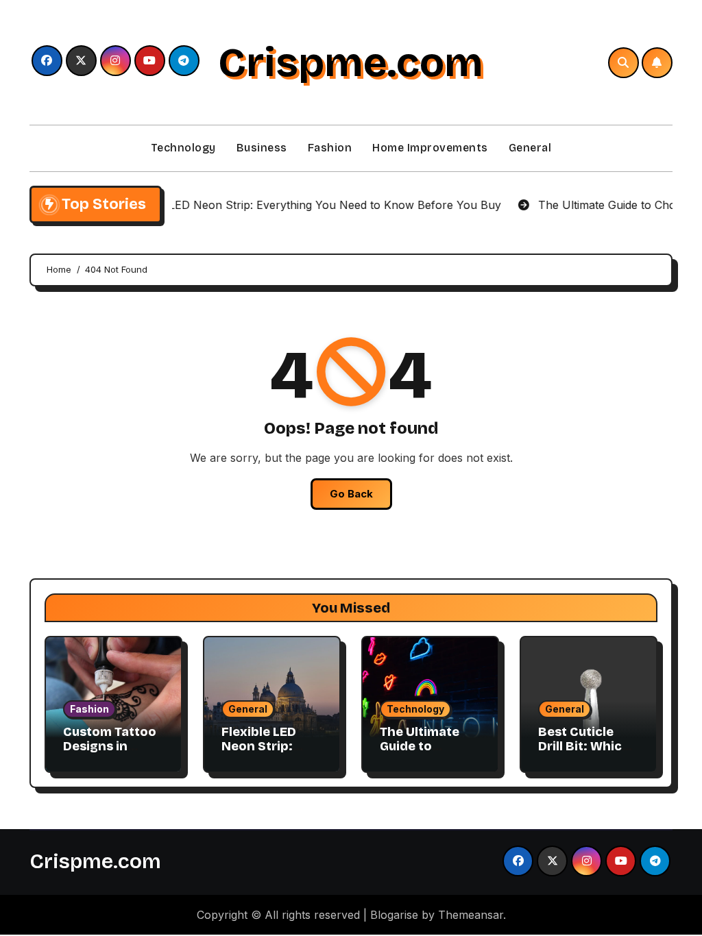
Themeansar (470, 915)
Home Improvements (430, 147)
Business (262, 147)
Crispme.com (350, 62)
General (530, 147)
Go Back (351, 493)
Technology (183, 147)
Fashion (330, 147)
